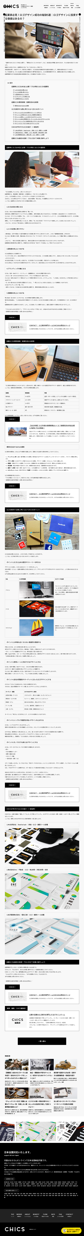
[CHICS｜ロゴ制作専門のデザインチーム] (11, 6)
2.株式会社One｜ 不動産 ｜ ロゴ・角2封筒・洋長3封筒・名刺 (31, 132)
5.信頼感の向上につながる (22, 98)
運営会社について (32, 1229)
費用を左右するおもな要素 (22, 105)
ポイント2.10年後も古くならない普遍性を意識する (28, 114)
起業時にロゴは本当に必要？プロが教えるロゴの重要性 (30, 86)
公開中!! (73, 1231)
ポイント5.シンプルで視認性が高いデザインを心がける (29, 121)
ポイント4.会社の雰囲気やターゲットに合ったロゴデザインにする (32, 119)
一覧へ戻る (42, 1041)
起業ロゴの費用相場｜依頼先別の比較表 (25, 102)
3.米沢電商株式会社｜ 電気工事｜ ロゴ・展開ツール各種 (29, 134)
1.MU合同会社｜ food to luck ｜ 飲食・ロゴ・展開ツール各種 (31, 130)
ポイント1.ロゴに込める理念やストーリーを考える (28, 112)
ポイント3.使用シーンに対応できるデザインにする (28, 117)
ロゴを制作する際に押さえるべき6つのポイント (28, 109)
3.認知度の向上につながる (22, 94)
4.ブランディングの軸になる (22, 96)
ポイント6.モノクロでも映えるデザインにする (27, 123)
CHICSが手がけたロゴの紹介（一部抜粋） (26, 127)
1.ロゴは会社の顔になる (21, 90)
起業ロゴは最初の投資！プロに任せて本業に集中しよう (30, 138)
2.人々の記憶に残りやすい (22, 92)
